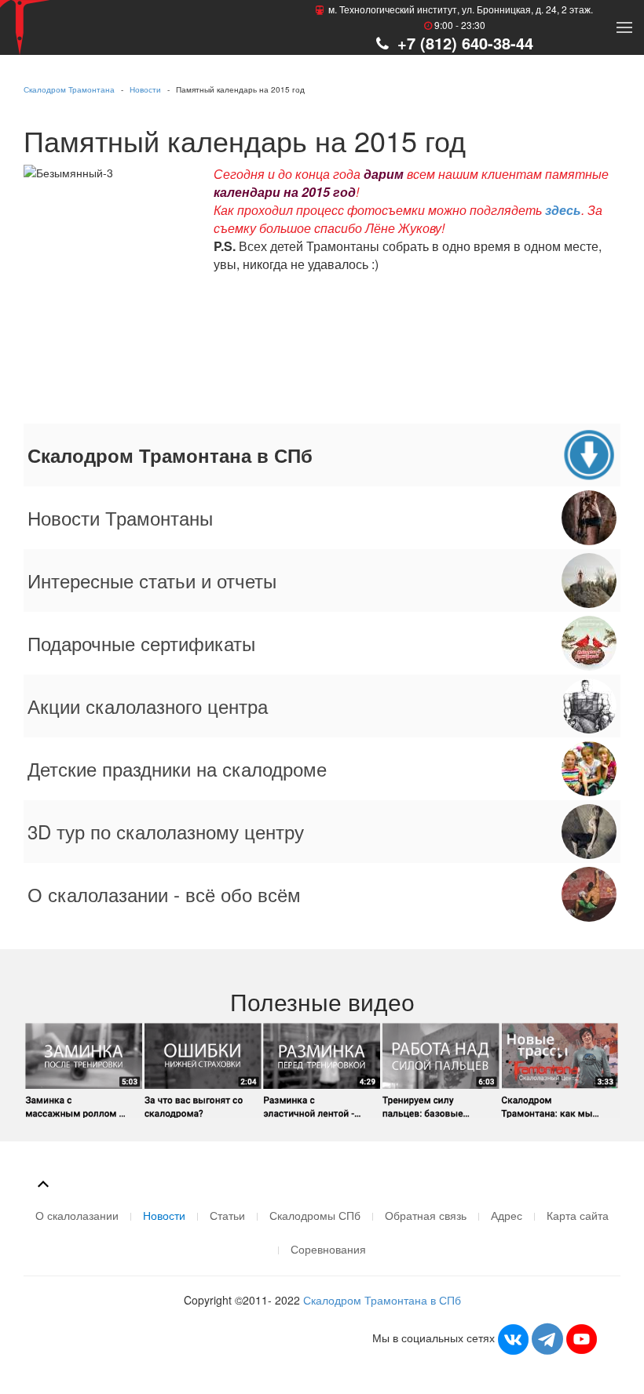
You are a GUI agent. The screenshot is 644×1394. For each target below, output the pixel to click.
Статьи (227, 1215)
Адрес (506, 1215)
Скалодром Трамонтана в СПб (382, 1300)
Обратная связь (426, 1215)
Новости (145, 89)
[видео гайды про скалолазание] (322, 1068)
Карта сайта (578, 1215)
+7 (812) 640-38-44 (463, 42)
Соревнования (328, 1249)
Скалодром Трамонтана (69, 89)
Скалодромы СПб (314, 1215)
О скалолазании (77, 1215)
